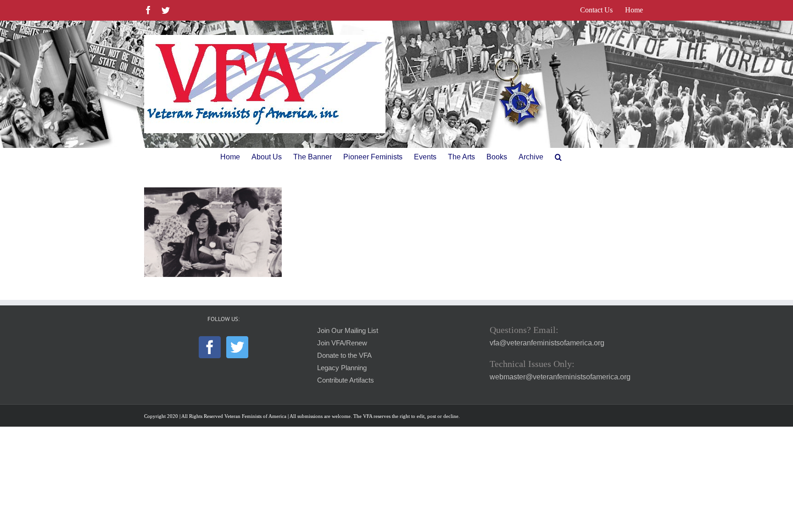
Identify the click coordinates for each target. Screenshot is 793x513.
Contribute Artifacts (345, 380)
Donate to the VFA (344, 355)
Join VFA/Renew (342, 343)
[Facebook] (210, 347)
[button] (558, 157)
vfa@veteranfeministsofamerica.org (547, 343)
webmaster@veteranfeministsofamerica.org (560, 377)
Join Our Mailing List (347, 330)
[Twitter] (237, 347)
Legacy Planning (342, 368)
